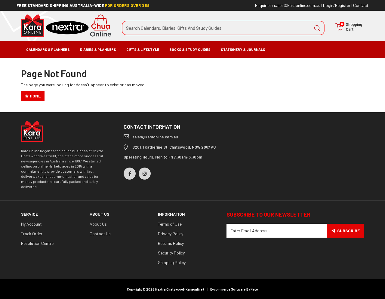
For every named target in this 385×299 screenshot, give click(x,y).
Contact (360, 5)
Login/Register (336, 5)
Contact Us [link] (100, 233)
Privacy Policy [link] (170, 233)
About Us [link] (98, 224)
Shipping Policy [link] (172, 262)
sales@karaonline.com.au (297, 5)
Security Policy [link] (171, 252)
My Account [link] (31, 224)
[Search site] (317, 28)
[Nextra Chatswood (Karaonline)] (66, 25)
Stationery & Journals (243, 49)
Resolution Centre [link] (37, 243)
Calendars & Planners (48, 49)
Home (35, 95)
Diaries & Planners (98, 49)
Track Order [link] (31, 233)
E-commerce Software (228, 289)
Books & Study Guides (190, 49)
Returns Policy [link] (171, 243)
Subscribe (348, 230)
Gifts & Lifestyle (142, 49)
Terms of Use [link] (170, 224)
